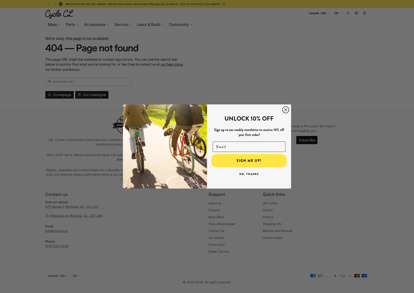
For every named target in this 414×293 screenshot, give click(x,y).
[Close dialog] (285, 110)
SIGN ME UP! (249, 160)
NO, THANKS (249, 174)
